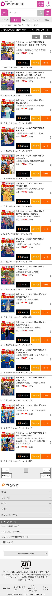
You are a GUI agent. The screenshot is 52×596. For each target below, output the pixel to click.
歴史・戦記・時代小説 (30, 25)
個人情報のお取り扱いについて (19, 588)
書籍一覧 (16, 25)
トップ (5, 20)
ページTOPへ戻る (26, 553)
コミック (36, 20)
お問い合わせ (7, 542)
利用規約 (6, 588)
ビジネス (26, 20)
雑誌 (47, 20)
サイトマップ (45, 588)
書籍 (15, 20)
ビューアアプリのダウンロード (15, 537)
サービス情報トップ (10, 526)
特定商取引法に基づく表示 (32, 588)
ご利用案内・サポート (11, 531)
